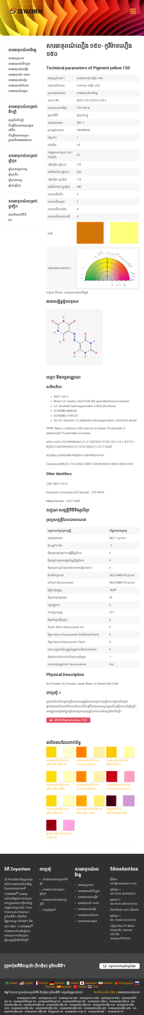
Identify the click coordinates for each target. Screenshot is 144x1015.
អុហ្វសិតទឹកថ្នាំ (16, 120)
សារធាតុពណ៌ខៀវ (17, 80)
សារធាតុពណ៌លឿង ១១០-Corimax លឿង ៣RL (87, 786)
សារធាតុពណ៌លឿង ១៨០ (95, 1008)
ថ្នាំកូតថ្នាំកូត (14, 185)
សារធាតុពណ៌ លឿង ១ (97, 1001)
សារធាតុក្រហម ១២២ (26, 998)
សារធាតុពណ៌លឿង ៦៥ (34, 1004)
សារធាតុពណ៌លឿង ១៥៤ (71, 1008)
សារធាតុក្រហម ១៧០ (68, 998)
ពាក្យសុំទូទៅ (48, 909)
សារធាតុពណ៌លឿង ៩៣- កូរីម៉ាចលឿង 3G (117, 762)
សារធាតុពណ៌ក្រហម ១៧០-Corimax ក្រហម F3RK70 (118, 786)
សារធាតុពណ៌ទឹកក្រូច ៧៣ (74, 1001)
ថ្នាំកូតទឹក (13, 174)
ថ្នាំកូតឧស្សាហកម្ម (17, 169)
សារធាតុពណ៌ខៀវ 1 (97, 1011)
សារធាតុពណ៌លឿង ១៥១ (46, 1008)
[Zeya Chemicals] (26, 9)
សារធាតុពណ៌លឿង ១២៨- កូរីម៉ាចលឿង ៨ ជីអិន (58, 786)
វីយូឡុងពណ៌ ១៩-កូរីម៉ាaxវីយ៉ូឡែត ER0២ (116, 811)
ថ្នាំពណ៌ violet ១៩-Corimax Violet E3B (59, 835)
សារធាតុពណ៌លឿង (18, 69)
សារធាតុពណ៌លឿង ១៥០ (22, 1008)
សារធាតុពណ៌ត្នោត (18, 91)
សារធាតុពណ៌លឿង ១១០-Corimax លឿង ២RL (87, 762)
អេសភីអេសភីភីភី (17, 214)
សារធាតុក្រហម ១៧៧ (89, 998)
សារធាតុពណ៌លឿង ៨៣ (80, 1004)
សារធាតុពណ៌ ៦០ (115, 1011)
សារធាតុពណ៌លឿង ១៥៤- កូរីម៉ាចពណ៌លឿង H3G (57, 762)
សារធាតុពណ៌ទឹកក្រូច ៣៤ (25, 1001)
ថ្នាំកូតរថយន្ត (15, 180)
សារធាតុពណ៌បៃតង (18, 85)
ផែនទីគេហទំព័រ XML (105, 992)
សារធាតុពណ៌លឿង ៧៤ (57, 1004)
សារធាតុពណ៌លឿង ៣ (119, 1001)
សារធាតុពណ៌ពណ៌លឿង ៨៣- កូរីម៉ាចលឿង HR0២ (89, 811)
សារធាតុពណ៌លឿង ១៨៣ (119, 1008)
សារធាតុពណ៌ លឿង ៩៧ (35, 1011)
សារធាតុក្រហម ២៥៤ (110, 998)
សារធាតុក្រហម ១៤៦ (47, 998)
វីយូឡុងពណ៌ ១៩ (55, 1011)
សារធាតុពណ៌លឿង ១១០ (104, 1004)
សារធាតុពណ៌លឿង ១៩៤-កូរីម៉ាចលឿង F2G (57, 811)
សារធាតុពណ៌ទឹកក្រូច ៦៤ (49, 1001)
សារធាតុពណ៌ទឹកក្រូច (19, 63)
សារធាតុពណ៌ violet (19, 74)
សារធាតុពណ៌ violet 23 (75, 1011)
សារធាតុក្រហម (16, 58)
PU (10, 220)
